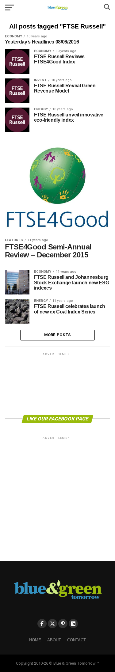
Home (35, 640)
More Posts (57, 334)
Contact (76, 640)
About (54, 640)
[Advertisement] (57, 383)
